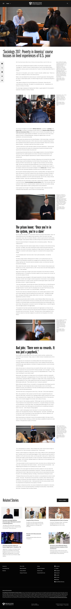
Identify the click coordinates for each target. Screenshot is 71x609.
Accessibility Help (5, 568)
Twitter (57, 568)
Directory (4, 570)
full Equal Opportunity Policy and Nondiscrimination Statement (58, 597)
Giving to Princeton (23, 572)
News (7, 3)
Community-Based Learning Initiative (33, 182)
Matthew (37, 128)
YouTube (57, 577)
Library (38, 566)
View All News (62, 500)
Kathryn (19, 130)
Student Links (39, 570)
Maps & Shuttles (23, 568)
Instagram (58, 570)
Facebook (58, 566)
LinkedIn (57, 575)
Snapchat (58, 572)
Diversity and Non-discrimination (7, 590)
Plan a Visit (22, 566)
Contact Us (4, 566)
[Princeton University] (8, 604)
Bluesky (57, 579)
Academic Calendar (41, 568)
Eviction (43, 167)
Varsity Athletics (23, 570)
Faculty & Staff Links (41, 572)
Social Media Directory (60, 581)
